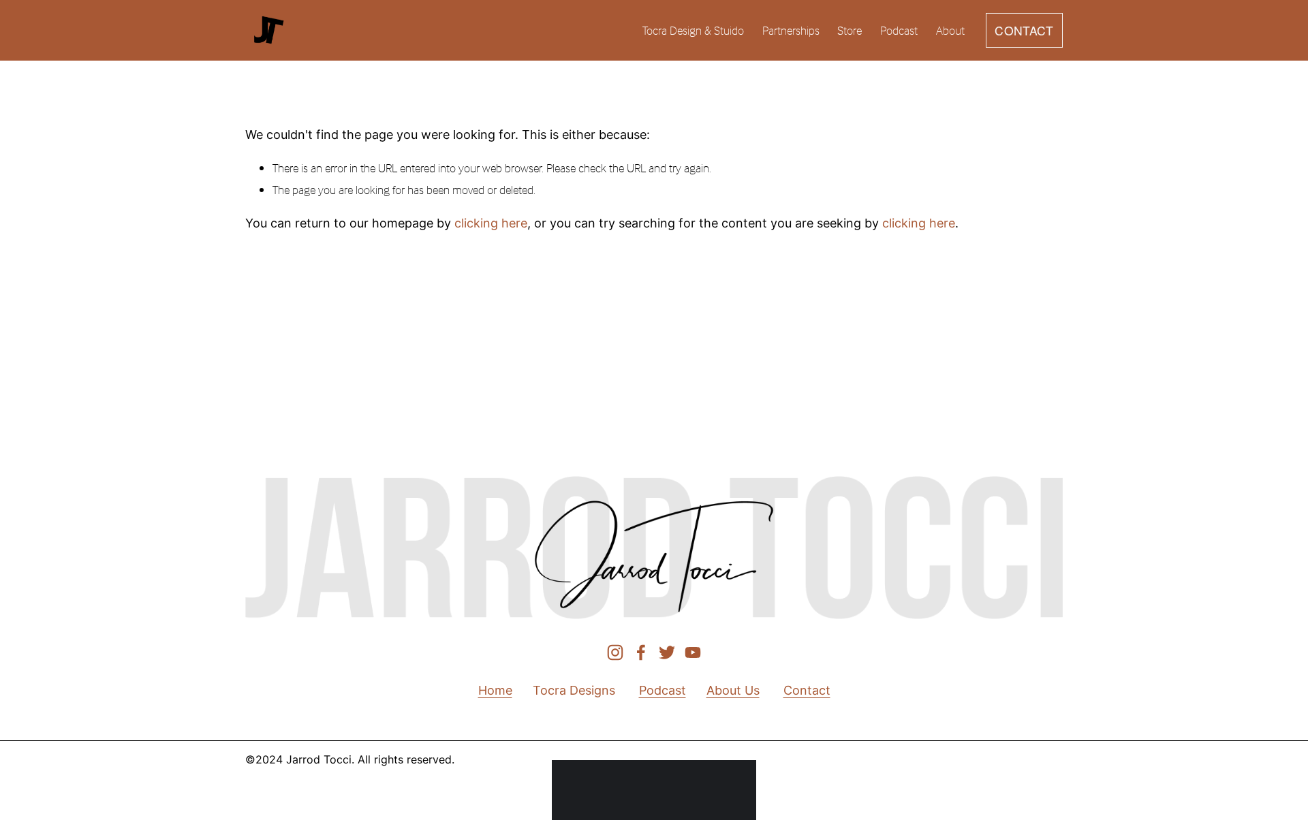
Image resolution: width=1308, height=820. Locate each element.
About (950, 30)
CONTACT (1024, 30)
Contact (806, 690)
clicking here (490, 223)
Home (495, 690)
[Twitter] (667, 652)
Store (849, 30)
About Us (733, 690)
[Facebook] (641, 652)
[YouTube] (693, 652)
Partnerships (791, 30)
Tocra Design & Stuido (693, 30)
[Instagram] (615, 652)
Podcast (899, 30)
